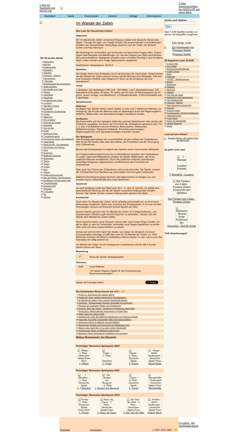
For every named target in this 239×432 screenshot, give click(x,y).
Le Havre (48, 103)
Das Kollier (172, 66)
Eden (169, 74)
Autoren (112, 16)
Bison (169, 126)
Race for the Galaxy (52, 123)
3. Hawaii (133, 363)
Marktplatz (50, 16)
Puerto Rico (48, 62)
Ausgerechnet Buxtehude (178, 69)
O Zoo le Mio (172, 64)
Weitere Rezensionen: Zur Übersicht (96, 337)
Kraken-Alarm (155, 412)
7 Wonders (48, 81)
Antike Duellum (50, 87)
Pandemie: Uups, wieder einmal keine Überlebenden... (103, 298)
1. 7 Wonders (84, 388)
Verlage (133, 16)
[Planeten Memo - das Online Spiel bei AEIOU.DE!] (181, 140)
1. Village (84, 363)
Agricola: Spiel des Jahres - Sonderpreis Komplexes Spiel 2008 (106, 309)
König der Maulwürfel (176, 121)
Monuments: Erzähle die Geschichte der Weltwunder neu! (104, 325)
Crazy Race (172, 118)
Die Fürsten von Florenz (54, 147)
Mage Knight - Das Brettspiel (56, 145)
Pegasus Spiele (182, 54)
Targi (46, 150)
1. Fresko (84, 412)
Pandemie (48, 98)
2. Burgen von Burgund (107, 388)
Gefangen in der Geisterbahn (180, 98)
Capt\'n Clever (173, 72)
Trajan (46, 164)
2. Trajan (107, 363)
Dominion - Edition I (52, 76)
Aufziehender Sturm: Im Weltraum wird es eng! (99, 331)
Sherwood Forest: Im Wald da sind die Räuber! (99, 322)
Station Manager (174, 124)
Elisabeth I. (48, 70)
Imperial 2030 (50, 186)
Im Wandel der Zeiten (53, 100)
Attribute (170, 87)
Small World (49, 142)
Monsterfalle (155, 388)
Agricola (47, 65)
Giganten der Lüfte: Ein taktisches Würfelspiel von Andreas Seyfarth (108, 317)
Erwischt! (171, 90)
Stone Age (48, 117)
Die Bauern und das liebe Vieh (57, 181)
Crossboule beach (52, 136)
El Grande (48, 109)
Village (47, 172)
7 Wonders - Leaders (182, 174)
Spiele (70, 16)
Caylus (47, 114)
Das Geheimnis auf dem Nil (179, 105)
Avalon (170, 82)
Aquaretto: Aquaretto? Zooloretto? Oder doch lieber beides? (105, 320)
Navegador (48, 158)
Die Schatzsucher (175, 100)
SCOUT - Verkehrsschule (178, 79)
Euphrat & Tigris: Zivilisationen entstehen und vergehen (103, 333)
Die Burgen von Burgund (55, 111)
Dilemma (171, 77)
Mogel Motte (154, 363)
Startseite (65, 430)
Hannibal (48, 189)
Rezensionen (92, 16)
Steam (46, 161)
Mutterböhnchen (174, 116)
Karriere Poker (173, 111)
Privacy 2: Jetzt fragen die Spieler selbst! (96, 295)
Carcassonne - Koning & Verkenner (182, 113)
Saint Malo (48, 95)
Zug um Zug (49, 128)
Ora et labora (49, 120)
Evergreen (171, 85)
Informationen (154, 16)
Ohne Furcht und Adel (53, 175)
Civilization (48, 192)
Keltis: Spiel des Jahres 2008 (91, 314)
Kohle (46, 131)
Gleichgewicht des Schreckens (57, 84)
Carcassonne (49, 78)
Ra (45, 194)
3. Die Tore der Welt (133, 412)
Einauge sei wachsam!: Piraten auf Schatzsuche (100, 306)
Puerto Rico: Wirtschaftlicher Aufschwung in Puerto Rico (103, 311)
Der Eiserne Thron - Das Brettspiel (59, 139)
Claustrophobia (50, 183)
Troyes (47, 167)
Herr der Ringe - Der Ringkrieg (57, 178)
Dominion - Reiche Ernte (181, 226)
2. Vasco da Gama (106, 412)
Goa (45, 169)
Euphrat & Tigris (51, 134)
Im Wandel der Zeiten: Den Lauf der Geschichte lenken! (103, 300)
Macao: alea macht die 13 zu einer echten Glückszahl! (102, 328)
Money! (170, 92)
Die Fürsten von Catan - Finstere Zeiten (181, 200)
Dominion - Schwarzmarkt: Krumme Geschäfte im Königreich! (105, 303)
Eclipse (47, 92)
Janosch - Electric (175, 103)
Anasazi (170, 108)
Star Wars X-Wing (51, 106)
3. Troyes (133, 388)
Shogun (47, 197)
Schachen (48, 153)
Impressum (96, 430)
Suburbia (47, 73)
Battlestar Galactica (52, 156)
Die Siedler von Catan (53, 89)
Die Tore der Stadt (175, 95)
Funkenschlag (49, 67)
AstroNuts (47, 125)
